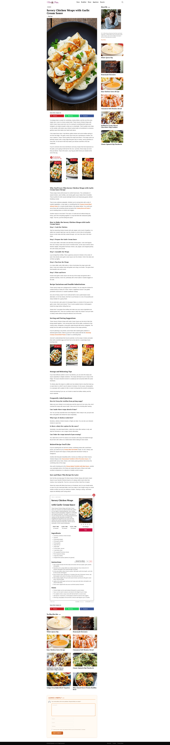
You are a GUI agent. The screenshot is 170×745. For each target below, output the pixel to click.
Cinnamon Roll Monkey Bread (83, 650)
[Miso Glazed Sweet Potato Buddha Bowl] (85, 679)
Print (86, 529)
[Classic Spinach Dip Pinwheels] (85, 659)
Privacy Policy (120, 743)
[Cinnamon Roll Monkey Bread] (85, 641)
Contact (114, 743)
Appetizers (96, 2)
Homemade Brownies (80, 632)
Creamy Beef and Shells (71, 449)
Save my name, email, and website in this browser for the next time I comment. (69, 729)
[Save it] (57, 162)
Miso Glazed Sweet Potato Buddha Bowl (84, 688)
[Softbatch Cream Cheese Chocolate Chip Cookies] (59, 659)
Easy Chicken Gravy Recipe (56, 650)
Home (78, 2)
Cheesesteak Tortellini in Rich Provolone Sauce (75, 459)
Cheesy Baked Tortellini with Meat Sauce (77, 466)
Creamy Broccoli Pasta (83, 208)
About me (109, 743)
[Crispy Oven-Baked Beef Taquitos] (59, 679)
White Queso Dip (52, 632)
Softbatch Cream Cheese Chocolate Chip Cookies (55, 669)
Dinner (89, 2)
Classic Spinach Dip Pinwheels (83, 668)
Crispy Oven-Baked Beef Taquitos (58, 688)
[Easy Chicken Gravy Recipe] (59, 641)
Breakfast (83, 2)
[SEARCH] (122, 2)
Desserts (102, 2)
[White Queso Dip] (59, 623)
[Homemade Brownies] (85, 623)
